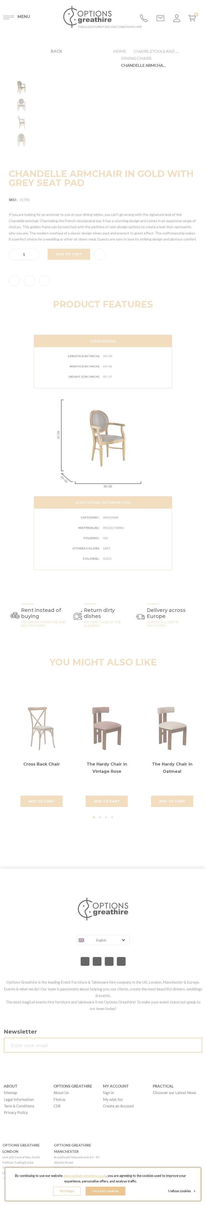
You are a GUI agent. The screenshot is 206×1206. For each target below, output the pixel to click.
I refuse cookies (181, 1191)
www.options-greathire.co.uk (84, 1176)
